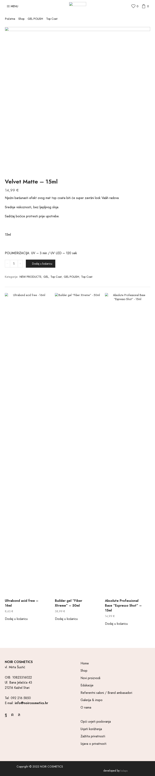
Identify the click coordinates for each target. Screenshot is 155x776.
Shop (21, 19)
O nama (86, 707)
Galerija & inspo (92, 700)
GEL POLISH (35, 19)
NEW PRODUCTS (30, 277)
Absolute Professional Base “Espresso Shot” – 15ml (123, 605)
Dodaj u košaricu (42, 264)
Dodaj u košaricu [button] (16, 619)
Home (85, 663)
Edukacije (87, 685)
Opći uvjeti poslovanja (96, 721)
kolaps (124, 771)
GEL (45, 277)
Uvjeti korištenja (91, 729)
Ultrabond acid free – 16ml (21, 603)
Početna (10, 19)
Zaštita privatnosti (93, 736)
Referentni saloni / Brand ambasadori (106, 692)
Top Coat (52, 19)
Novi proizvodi (90, 678)
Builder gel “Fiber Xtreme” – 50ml (68, 603)
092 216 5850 (21, 698)
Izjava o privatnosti (93, 743)
